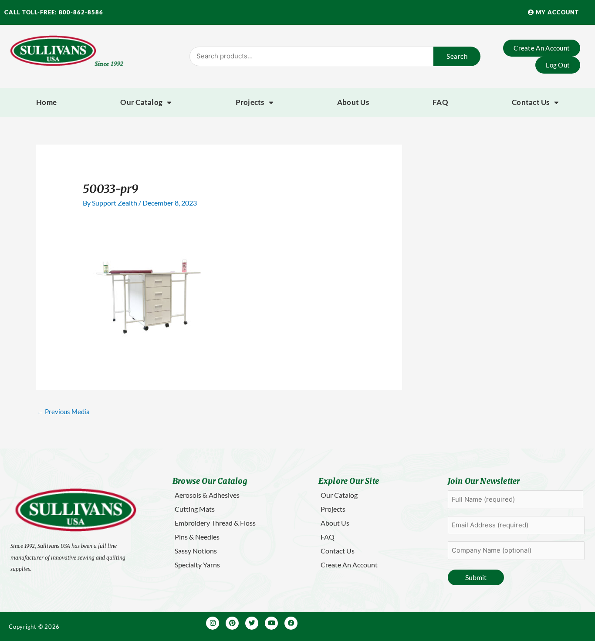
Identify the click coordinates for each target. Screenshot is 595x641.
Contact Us (531, 102)
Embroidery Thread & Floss (215, 523)
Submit (476, 577)
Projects (250, 102)
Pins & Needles (197, 537)
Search (456, 56)
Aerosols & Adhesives (207, 495)
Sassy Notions (196, 551)
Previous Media (63, 411)
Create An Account (349, 564)
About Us (353, 102)
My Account (556, 12)
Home (46, 102)
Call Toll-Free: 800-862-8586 (53, 12)
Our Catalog (141, 102)
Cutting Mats (195, 509)
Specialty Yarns (197, 564)
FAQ (440, 102)
